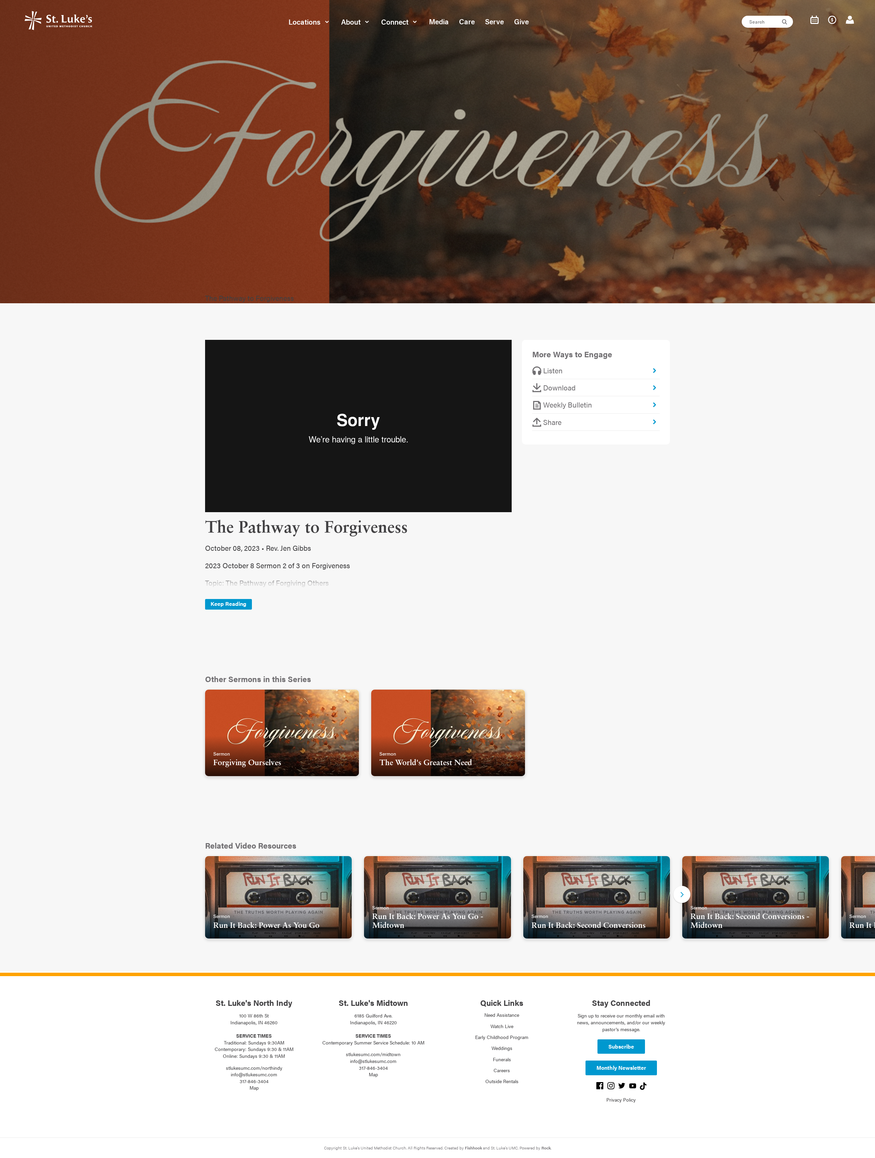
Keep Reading (228, 604)
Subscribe (621, 1046)
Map (254, 1087)
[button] (681, 894)
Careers (502, 1070)
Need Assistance (501, 1014)
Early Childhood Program (501, 1037)
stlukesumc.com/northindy (254, 1067)
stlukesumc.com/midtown (373, 1054)
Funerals (502, 1059)
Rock (546, 1148)
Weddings (502, 1047)
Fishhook (473, 1148)
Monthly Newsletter (621, 1068)
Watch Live (501, 1026)
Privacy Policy (621, 1099)
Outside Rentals (502, 1081)
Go (785, 22)
